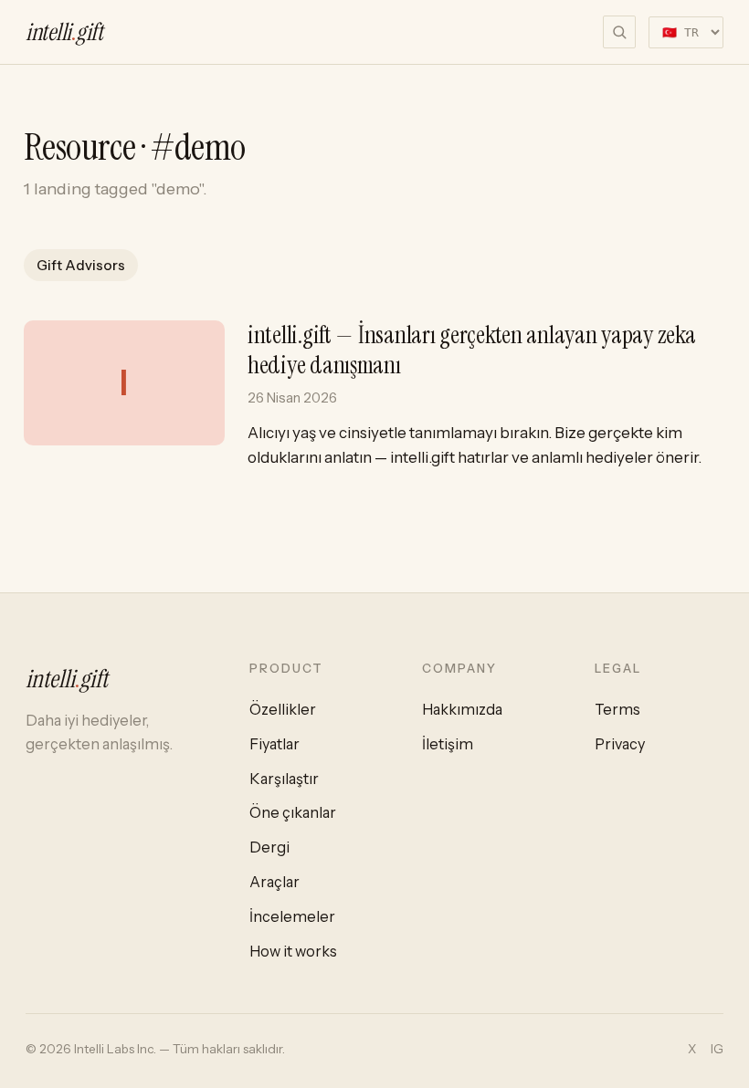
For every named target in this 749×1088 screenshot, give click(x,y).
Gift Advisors (81, 265)
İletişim (447, 744)
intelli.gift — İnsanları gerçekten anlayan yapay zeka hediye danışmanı (472, 350)
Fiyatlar (274, 744)
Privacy (620, 744)
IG (717, 1048)
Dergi (269, 847)
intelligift (64, 31)
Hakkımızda (462, 709)
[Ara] (619, 32)
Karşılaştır (284, 778)
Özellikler (282, 709)
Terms (617, 709)
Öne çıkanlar (292, 812)
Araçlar (274, 882)
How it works (293, 951)
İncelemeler (292, 916)
